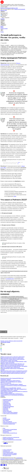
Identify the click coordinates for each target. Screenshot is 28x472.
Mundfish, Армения (16, 387)
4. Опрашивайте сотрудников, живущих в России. (11, 301)
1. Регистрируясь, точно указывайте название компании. (12, 296)
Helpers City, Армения (16, 381)
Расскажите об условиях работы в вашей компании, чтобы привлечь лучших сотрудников (14, 362)
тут (17, 163)
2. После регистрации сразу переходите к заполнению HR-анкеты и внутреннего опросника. (14, 299)
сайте (14, 196)
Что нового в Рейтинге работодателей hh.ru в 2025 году (13, 373)
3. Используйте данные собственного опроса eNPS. (11, 300)
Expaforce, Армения (18, 384)
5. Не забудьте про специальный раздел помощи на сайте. (12, 303)
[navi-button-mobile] (2, 30)
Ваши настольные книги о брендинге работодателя (12, 357)
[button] (2, 26)
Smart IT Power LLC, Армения (10, 390)
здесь (19, 162)
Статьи (2, 31)
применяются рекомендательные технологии (11, 458)
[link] (3, 23)
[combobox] (6, 468)
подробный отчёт (10, 278)
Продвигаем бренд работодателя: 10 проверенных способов (14, 370)
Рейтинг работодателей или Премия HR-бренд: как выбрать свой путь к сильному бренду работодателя (14, 367)
